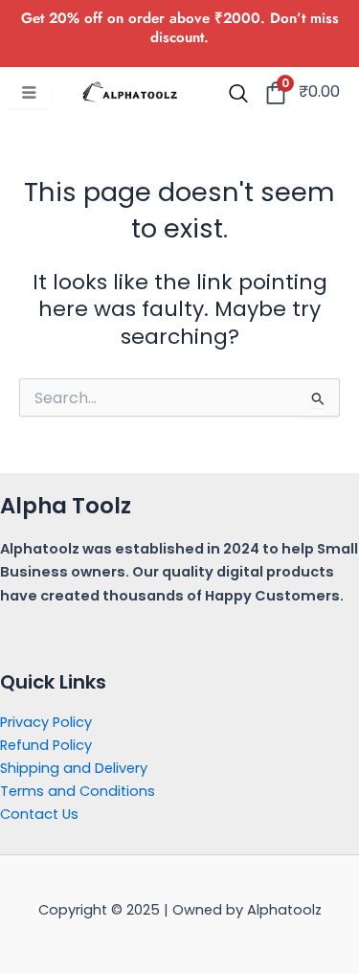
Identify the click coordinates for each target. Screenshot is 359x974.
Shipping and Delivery (73, 768)
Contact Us (39, 814)
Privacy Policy (46, 722)
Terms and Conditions (77, 791)
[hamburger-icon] (29, 94)
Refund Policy (46, 745)
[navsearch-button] (238, 95)
